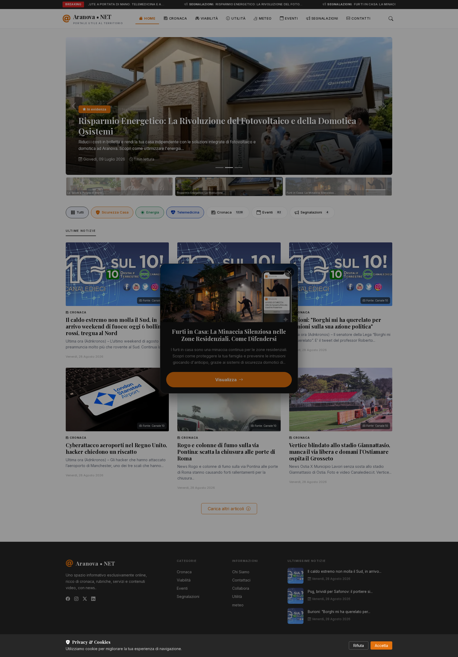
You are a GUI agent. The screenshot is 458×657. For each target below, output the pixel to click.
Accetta (381, 645)
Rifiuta (358, 645)
